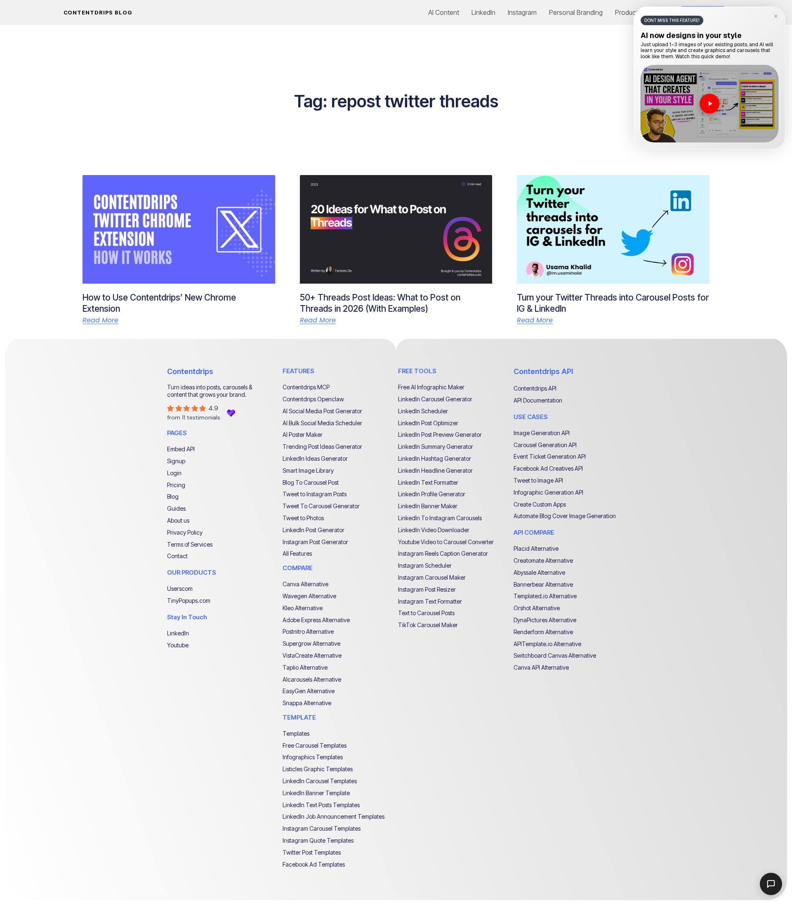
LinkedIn (483, 12)
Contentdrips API (543, 371)
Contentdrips (190, 371)
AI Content (443, 12)
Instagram (522, 12)
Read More (100, 320)
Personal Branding (576, 12)
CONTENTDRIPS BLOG (98, 12)
